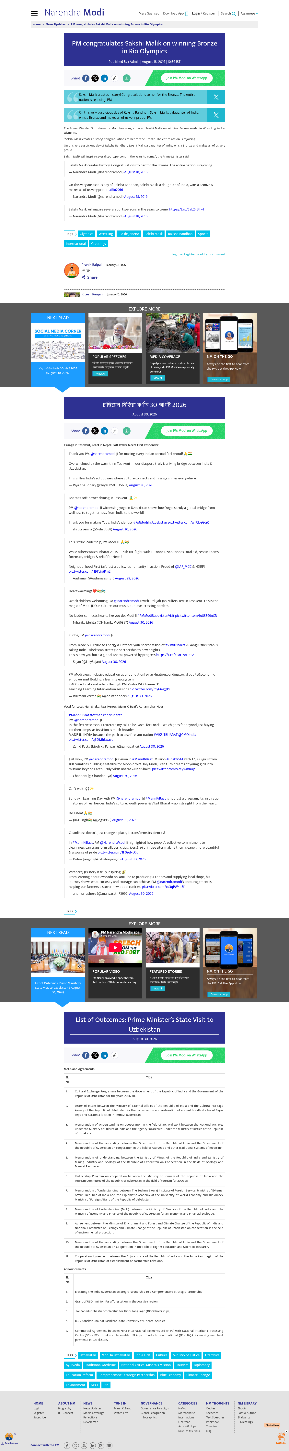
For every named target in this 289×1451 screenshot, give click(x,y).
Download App (219, 379)
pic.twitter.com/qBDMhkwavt (91, 739)
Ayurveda (73, 1365)
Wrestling (106, 234)
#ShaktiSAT (175, 759)
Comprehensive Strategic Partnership (126, 1375)
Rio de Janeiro (129, 234)
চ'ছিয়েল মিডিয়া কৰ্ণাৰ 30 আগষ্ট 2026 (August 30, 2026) (58, 370)
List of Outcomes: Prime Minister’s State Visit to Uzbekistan (145, 1024)
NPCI (94, 1385)
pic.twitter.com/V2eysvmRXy (173, 769)
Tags (69, 234)
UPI (106, 1385)
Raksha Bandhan (180, 234)
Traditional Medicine (100, 1365)
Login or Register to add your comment (198, 254)
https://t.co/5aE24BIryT (186, 209)
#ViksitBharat (175, 645)
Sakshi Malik (154, 234)
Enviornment (75, 1385)
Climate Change (198, 1375)
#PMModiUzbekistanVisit (155, 615)
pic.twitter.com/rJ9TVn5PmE (89, 571)
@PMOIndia (187, 735)
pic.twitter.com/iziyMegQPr (150, 689)
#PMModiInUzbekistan (150, 522)
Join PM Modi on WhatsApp (187, 78)
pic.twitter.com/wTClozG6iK (188, 522)
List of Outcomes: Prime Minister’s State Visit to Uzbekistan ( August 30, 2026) (58, 988)
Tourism (182, 1365)
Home (36, 24)
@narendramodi (102, 454)
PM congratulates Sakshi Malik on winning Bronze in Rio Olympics (144, 47)
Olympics (86, 234)
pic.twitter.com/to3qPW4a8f (163, 887)
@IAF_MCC (183, 566)
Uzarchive (212, 1355)
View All (100, 374)
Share (91, 277)
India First (143, 1355)
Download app (11, 1443)
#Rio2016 (116, 190)
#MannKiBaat (79, 715)
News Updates (56, 24)
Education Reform (79, 1375)
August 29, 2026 (127, 578)
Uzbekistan (88, 1355)
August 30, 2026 (141, 485)
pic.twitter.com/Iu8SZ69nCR (196, 615)
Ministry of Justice (186, 1355)
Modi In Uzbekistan (116, 1355)
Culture (161, 1355)
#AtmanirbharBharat (106, 715)
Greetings (98, 244)
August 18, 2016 (135, 172)
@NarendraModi (112, 842)
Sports (203, 234)
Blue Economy (170, 1375)
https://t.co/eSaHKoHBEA (175, 655)
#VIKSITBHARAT (166, 735)
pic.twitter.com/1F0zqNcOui (118, 852)
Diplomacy (202, 1365)
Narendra (74, 13)
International (76, 244)
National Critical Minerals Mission (146, 1365)
